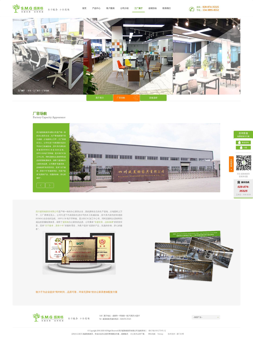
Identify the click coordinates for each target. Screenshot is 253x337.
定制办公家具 (76, 334)
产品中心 (96, 8)
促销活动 (152, 8)
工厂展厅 (138, 8)
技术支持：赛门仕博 (176, 334)
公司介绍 (124, 8)
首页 (84, 8)
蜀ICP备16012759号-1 (156, 331)
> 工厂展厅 (35, 91)
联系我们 (167, 8)
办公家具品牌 (135, 334)
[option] (144, 157)
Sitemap (160, 334)
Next (236, 56)
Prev (17, 56)
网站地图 (151, 334)
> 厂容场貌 (44, 91)
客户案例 (110, 8)
